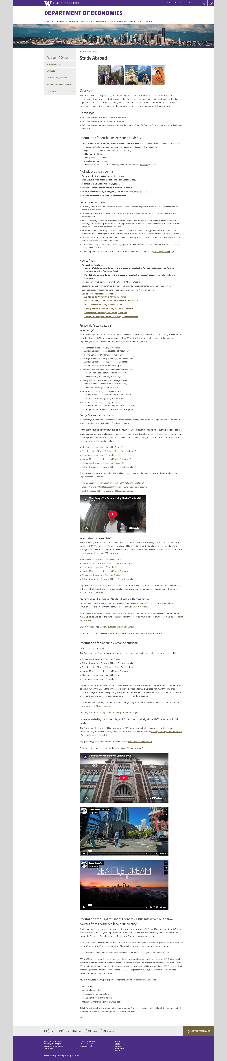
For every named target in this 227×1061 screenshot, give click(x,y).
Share (84, 1018)
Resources (133, 21)
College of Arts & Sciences (176, 3)
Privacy (117, 1041)
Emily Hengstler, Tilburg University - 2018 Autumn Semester (108, 491)
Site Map (118, 1046)
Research (100, 21)
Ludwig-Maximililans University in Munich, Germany (105, 459)
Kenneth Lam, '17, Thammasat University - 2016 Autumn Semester (111, 483)
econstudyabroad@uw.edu (140, 741)
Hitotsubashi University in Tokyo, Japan (99, 455)
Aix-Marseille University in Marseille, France (101, 447)
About (147, 21)
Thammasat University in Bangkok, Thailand (102, 463)
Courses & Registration (57, 77)
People (47, 21)
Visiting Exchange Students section (166, 731)
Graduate (51, 71)
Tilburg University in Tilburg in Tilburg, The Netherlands (107, 467)
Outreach (85, 21)
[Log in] (204, 3)
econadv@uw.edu (96, 592)
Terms (117, 1044)
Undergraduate (53, 64)
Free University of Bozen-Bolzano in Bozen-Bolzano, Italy (107, 451)
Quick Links (193, 3)
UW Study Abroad (161, 251)
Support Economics (200, 1031)
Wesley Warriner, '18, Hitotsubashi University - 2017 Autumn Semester (113, 487)
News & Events (116, 21)
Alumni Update (120, 1048)
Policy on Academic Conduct (59, 84)
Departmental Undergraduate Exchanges (120, 712)
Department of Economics (83, 13)
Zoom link (144, 165)
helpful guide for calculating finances (117, 627)
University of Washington (58, 1056)
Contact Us (119, 1051)
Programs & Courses (66, 21)
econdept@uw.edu (86, 1046)
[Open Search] (211, 3)
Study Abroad (53, 91)
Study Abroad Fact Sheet (101, 706)
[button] (131, 74)
